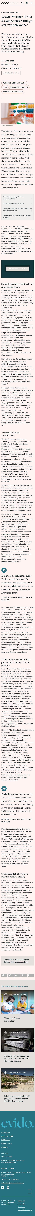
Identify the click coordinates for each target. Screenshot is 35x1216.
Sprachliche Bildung (13, 91)
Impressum (21, 1200)
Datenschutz (22, 1203)
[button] (4, 975)
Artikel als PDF (10, 73)
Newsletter (21, 1207)
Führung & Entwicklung (10, 12)
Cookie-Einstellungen (25, 1210)
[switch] (9, 268)
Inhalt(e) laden (18, 268)
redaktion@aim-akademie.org (12, 1183)
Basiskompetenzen (19, 87)
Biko (5, 87)
